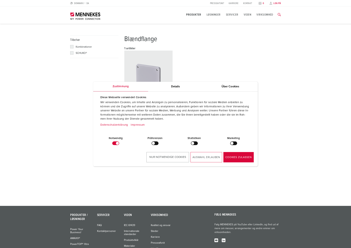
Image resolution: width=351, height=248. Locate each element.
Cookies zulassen (238, 157)
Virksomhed (264, 14)
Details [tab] (175, 86)
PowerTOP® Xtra (79, 244)
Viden (247, 14)
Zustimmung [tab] (121, 86)
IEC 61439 (129, 225)
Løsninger (214, 14)
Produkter (193, 14)
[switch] (155, 143)
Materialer (129, 246)
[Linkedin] (223, 240)
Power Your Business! (76, 231)
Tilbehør (75, 40)
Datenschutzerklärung (114, 124)
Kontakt (247, 3)
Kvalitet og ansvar (161, 225)
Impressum (138, 124)
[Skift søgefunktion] (279, 14)
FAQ (99, 225)
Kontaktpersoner (106, 231)
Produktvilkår (131, 240)
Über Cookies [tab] (230, 86)
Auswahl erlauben (206, 157)
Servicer (232, 14)
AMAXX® (75, 238)
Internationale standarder (131, 233)
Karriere (234, 3)
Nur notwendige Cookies (167, 157)
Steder (154, 231)
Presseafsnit (217, 3)
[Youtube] (216, 240)
